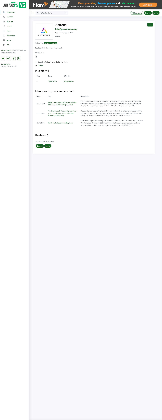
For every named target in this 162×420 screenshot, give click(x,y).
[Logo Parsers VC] (14, 5)
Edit (150, 25)
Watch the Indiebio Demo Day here (60, 123)
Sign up (148, 13)
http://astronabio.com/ (66, 29)
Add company (137, 13)
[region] (14, 210)
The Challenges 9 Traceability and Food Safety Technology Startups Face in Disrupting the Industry (62, 113)
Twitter (40, 65)
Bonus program (5, 64)
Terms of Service (6, 50)
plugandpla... (69, 81)
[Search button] (65, 13)
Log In (156, 13)
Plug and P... (52, 81)
